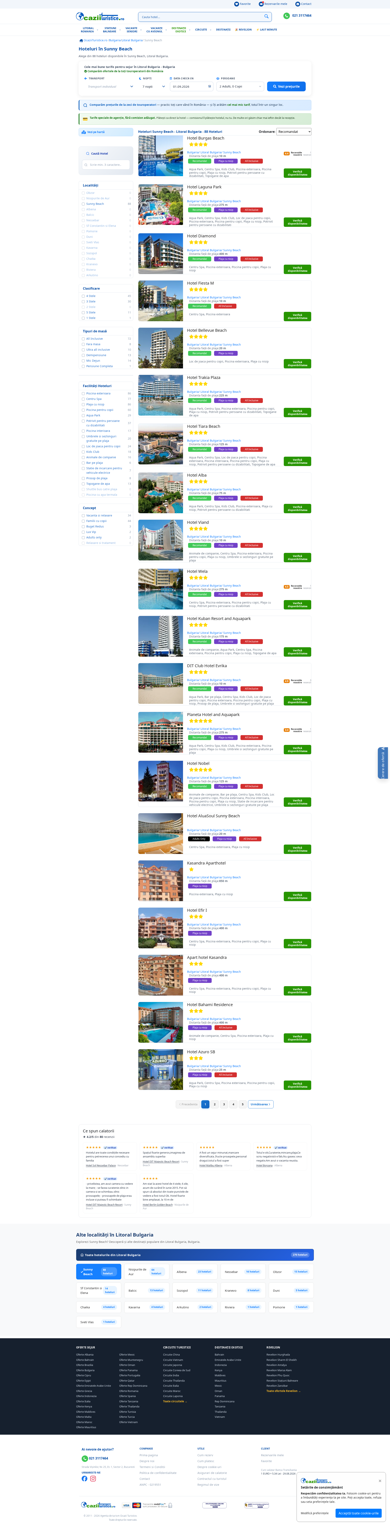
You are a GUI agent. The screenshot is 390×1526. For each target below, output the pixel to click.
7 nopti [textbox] (148, 86)
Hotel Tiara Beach (203, 426)
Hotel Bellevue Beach (207, 330)
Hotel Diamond (201, 236)
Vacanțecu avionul (154, 29)
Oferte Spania (127, 1396)
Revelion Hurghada (278, 1354)
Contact (305, 4)
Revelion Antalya (276, 1365)
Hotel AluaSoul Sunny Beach (213, 816)
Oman (218, 1391)
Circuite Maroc (172, 1391)
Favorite (245, 4)
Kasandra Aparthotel (206, 863)
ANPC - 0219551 (150, 1485)
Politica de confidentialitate (158, 1473)
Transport (96, 78)
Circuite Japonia (172, 1365)
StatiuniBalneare (109, 29)
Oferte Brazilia (84, 1365)
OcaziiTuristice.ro (95, 40)
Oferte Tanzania (128, 1401)
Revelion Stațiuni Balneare (282, 1380)
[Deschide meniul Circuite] (211, 29)
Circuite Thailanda (174, 1380)
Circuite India (171, 1375)
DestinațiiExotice (179, 29)
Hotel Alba (197, 475)
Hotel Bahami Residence (210, 1004)
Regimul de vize (208, 1485)
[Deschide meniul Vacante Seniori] (142, 30)
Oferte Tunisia (127, 1412)
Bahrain (219, 1354)
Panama (220, 1396)
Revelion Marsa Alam (279, 1370)
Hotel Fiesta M (200, 283)
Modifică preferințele (315, 1513)
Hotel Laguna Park (204, 187)
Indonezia (221, 1365)
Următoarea (259, 1104)
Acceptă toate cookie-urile (359, 1513)
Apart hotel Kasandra (207, 957)
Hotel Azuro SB (201, 1051)
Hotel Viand (198, 522)
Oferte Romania (128, 1391)
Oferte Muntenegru (131, 1360)
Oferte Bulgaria (85, 1370)
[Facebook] (84, 1478)
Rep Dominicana (224, 1401)
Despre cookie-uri (209, 1467)
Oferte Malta (83, 1417)
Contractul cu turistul (211, 1479)
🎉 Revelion (243, 29)
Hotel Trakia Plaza (203, 377)
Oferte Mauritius (86, 1427)
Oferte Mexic (127, 1354)
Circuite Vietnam (173, 1360)
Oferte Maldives (85, 1412)
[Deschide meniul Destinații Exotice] (190, 30)
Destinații (223, 29)
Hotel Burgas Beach (205, 138)
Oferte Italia (83, 1401)
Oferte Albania (84, 1354)
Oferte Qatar (126, 1380)
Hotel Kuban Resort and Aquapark (219, 618)
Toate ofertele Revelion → (283, 1391)
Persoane (227, 78)
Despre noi (147, 1461)
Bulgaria (115, 40)
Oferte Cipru (83, 1375)
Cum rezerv (205, 1455)
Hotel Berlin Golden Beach (158, 1204)
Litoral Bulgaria (132, 40)
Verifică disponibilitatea (297, 173)
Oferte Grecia (84, 1391)
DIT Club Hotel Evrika (207, 665)
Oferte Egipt (83, 1380)
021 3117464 (301, 15)
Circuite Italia (171, 1385)
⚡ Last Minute (266, 29)
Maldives (220, 1375)
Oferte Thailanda (129, 1406)
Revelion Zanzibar (277, 1385)
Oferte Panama (128, 1370)
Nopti (147, 78)
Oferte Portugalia (129, 1375)
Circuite (201, 29)
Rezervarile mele (275, 4)
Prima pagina (149, 1455)
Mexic (218, 1385)
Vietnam (220, 1417)
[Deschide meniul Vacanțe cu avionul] (167, 30)
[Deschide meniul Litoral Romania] (98, 30)
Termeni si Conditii (152, 1467)
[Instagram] (93, 1478)
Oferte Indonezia (86, 1396)
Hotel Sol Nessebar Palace (101, 1165)
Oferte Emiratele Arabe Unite (93, 1385)
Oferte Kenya (84, 1406)
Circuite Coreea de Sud (176, 1370)
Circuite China (171, 1354)
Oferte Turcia (127, 1417)
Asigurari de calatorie (212, 1473)
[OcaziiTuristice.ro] (100, 16)
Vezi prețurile (289, 86)
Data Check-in (183, 78)
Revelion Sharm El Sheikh (281, 1360)
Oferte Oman (127, 1365)
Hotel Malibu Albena (210, 1165)
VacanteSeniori (132, 29)
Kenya (218, 1370)
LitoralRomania (87, 29)
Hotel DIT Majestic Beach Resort (161, 1161)
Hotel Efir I (197, 910)
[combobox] (153, 86)
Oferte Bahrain (85, 1360)
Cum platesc (205, 1461)
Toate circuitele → (175, 1401)
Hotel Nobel (198, 763)
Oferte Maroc (84, 1422)
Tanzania (220, 1406)
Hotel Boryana (264, 1165)
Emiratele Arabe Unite (228, 1360)
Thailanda (220, 1412)
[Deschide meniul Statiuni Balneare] (121, 30)
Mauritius (220, 1380)
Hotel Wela (197, 571)
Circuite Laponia (173, 1396)
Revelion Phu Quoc (277, 1375)
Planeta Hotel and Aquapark (213, 714)
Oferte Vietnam (128, 1422)
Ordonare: (267, 131)
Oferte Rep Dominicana (133, 1385)
